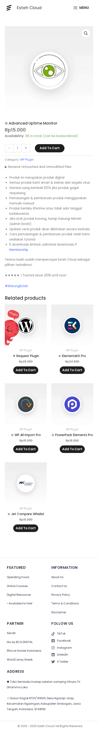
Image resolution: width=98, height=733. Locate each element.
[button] (86, 33)
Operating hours (18, 577)
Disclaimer (58, 612)
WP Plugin (27, 159)
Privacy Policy (60, 595)
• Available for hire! (19, 603)
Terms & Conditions (65, 603)
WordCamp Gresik (20, 660)
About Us (57, 577)
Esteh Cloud (29, 8)
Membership (18, 250)
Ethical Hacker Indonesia (24, 651)
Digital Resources (19, 595)
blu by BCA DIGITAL (20, 642)
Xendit (11, 633)
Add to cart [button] (26, 370)
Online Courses (17, 586)
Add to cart (50, 148)
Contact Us (59, 586)
